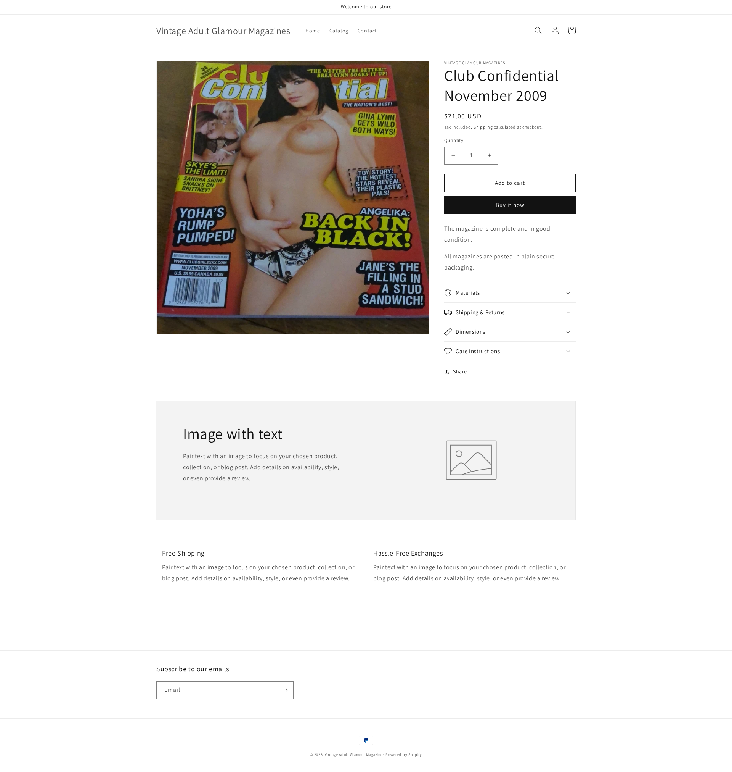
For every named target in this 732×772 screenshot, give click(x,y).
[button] (538, 30)
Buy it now (510, 204)
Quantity (453, 140)
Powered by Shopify (403, 754)
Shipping (483, 127)
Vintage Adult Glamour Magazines (355, 754)
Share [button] (460, 371)
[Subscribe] (284, 690)
